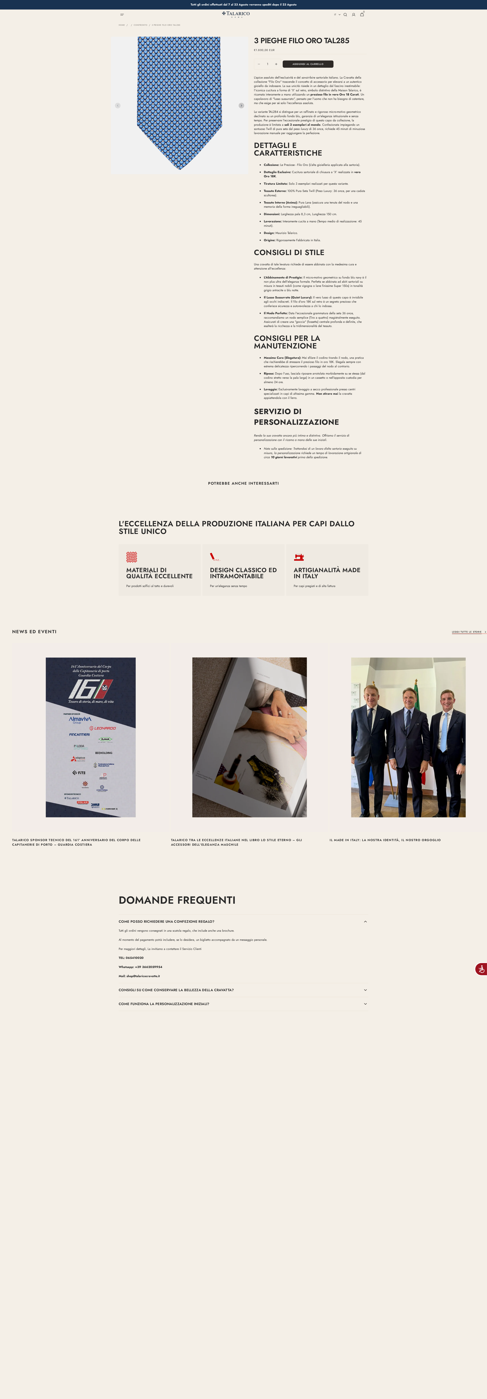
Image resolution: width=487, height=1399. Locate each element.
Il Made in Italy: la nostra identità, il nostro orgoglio (385, 840)
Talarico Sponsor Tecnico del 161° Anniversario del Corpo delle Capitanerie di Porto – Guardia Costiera (76, 842)
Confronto (140, 25)
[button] (122, 14)
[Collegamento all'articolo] (90, 752)
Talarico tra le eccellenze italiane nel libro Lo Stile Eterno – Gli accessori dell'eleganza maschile (236, 842)
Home (122, 25)
